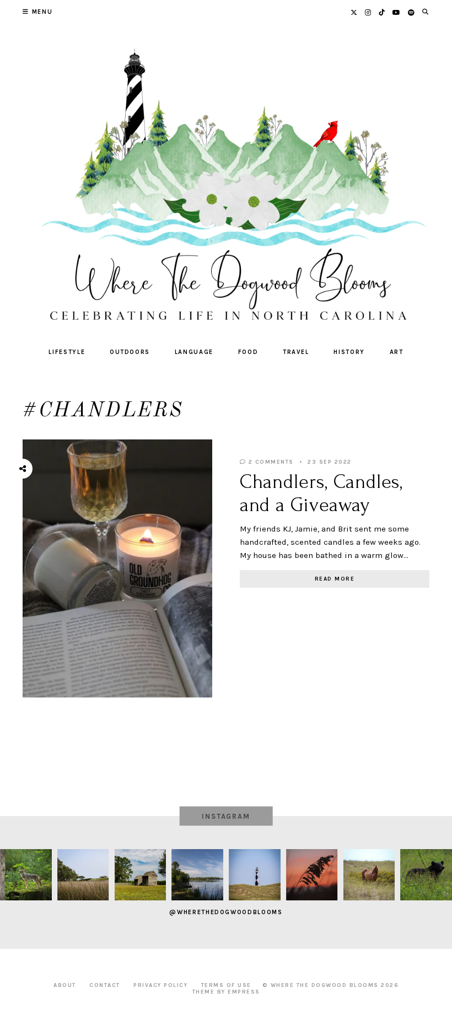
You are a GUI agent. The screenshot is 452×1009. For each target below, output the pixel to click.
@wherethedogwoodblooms (225, 912)
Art (396, 352)
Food (248, 352)
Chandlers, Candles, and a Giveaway (321, 493)
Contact (104, 985)
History (349, 352)
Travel (296, 352)
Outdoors (130, 352)
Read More (335, 579)
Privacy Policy (160, 985)
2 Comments (270, 462)
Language (194, 352)
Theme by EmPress (226, 992)
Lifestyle (67, 352)
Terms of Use (226, 985)
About (64, 985)
